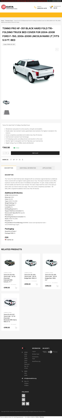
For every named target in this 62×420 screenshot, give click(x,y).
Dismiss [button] (42, 417)
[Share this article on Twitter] (14, 160)
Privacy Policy (42, 411)
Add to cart (35, 153)
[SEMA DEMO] (9, 9)
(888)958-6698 (41, 8)
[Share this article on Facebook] (11, 160)
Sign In (54, 1)
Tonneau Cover (9, 20)
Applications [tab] (47, 168)
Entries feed (35, 354)
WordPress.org (36, 361)
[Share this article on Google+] (17, 160)
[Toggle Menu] (60, 14)
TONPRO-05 (9, 240)
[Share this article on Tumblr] (22, 160)
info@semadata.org (30, 378)
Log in (34, 351)
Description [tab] (8, 168)
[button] (57, 49)
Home (2, 20)
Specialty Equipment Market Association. (19, 411)
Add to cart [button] (16, 288)
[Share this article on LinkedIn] (19, 160)
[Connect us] (23, 396)
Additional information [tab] (28, 168)
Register (58, 1)
